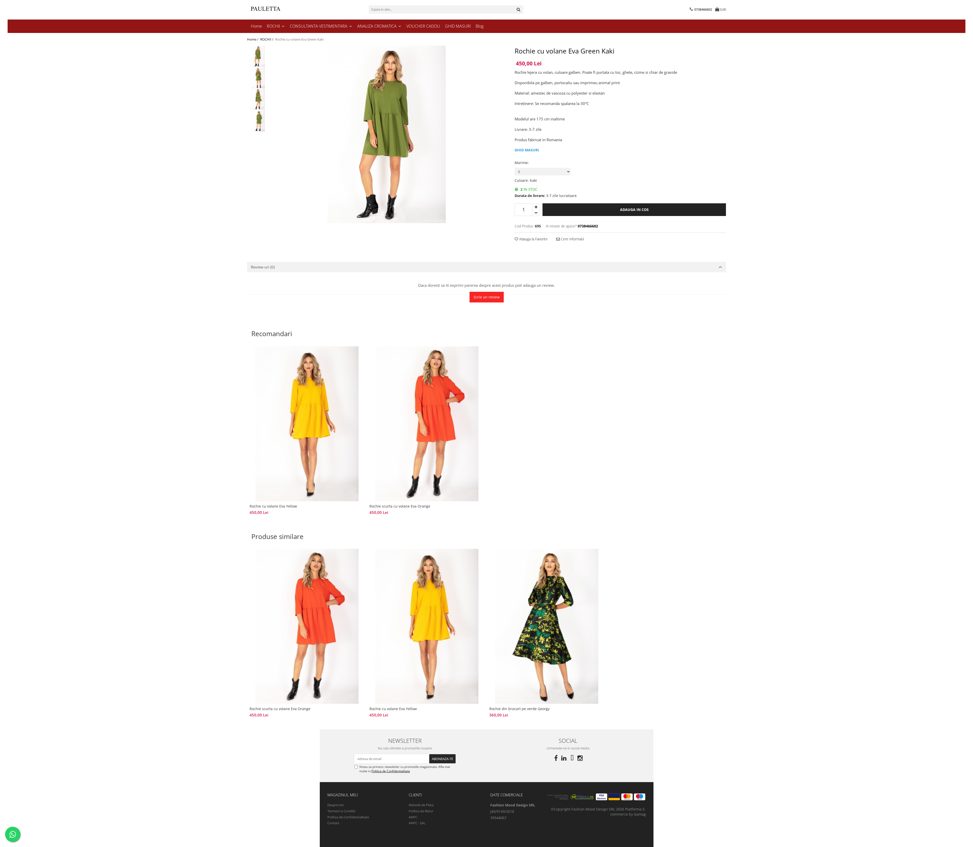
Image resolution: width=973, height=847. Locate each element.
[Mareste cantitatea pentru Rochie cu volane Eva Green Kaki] (536, 206)
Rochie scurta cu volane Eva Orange (399, 506)
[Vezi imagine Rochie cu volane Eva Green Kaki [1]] (257, 77)
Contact (333, 823)
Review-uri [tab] (263, 266)
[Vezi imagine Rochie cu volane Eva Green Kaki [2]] (257, 99)
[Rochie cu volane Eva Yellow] (307, 423)
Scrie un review (487, 297)
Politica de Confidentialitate (390, 771)
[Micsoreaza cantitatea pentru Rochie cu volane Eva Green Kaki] (536, 212)
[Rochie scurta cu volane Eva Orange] (426, 423)
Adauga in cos (634, 209)
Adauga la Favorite (533, 239)
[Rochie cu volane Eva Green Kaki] (386, 134)
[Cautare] (518, 9)
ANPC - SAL (417, 823)
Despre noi (335, 805)
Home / (253, 39)
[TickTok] (572, 758)
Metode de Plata (421, 805)
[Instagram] (580, 758)
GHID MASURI (458, 26)
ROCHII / (267, 39)
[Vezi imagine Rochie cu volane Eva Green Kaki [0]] (257, 56)
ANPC (413, 817)
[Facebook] (556, 758)
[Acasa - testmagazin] (272, 9)
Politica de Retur (421, 811)
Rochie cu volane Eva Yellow (273, 506)
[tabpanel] (386, 134)
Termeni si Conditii (341, 811)
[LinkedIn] (564, 758)
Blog (479, 26)
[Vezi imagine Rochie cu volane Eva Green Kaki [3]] (257, 121)
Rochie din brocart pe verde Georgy (519, 708)
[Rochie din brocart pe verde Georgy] (546, 626)
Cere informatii (572, 239)
